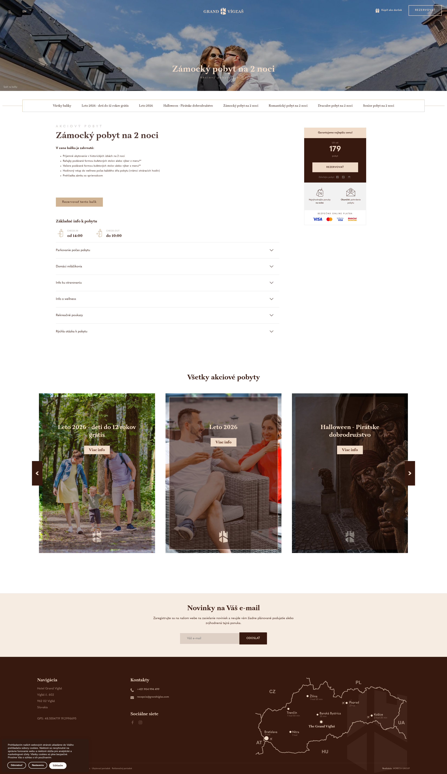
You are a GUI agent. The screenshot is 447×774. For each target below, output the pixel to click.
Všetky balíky (62, 106)
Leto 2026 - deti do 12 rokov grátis (105, 106)
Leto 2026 (146, 106)
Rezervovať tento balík (79, 202)
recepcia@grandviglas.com (153, 697)
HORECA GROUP (401, 769)
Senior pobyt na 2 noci (378, 106)
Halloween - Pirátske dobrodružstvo (188, 106)
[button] (37, 473)
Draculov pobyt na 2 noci (335, 106)
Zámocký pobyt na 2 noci (240, 106)
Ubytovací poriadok (101, 769)
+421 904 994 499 (148, 689)
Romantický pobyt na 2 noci (288, 106)
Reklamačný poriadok (122, 769)
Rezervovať (425, 10)
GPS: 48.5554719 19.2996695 (56, 718)
